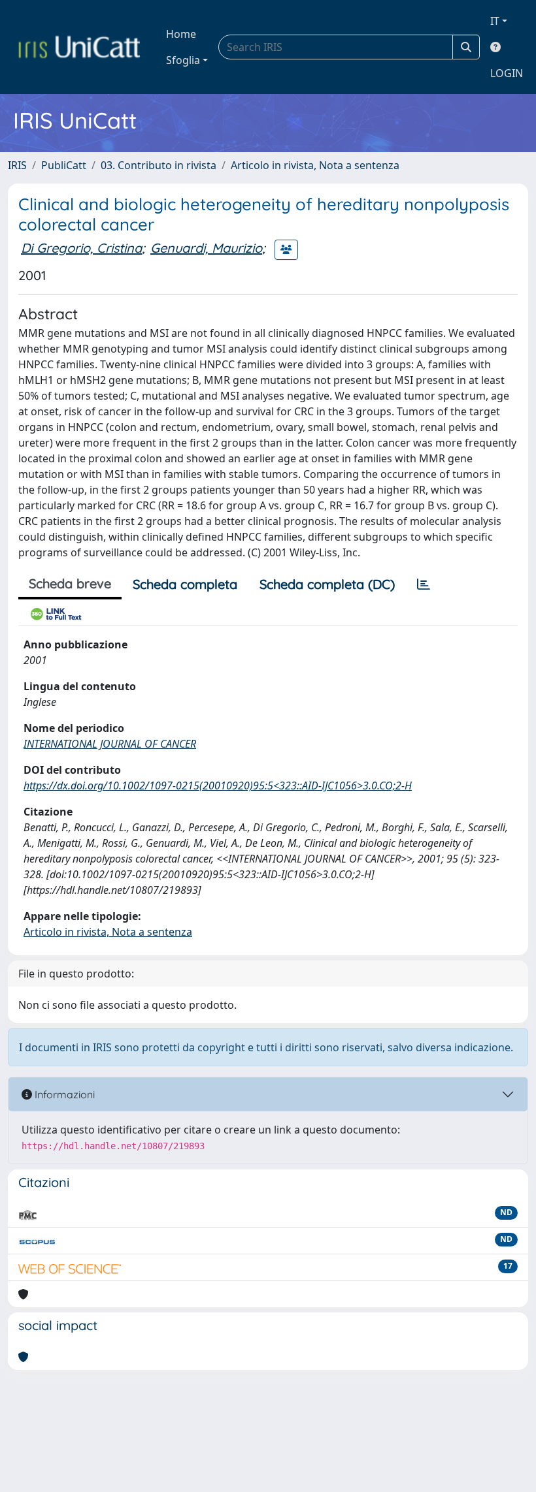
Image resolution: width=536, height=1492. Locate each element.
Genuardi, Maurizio (206, 248)
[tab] (423, 584)
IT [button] (494, 21)
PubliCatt (63, 165)
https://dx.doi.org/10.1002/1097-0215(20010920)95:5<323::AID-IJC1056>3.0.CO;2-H (218, 785)
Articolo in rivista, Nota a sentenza (315, 165)
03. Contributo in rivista (158, 165)
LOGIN (506, 73)
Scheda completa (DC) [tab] (327, 584)
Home (181, 34)
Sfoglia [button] (183, 60)
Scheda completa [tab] (185, 584)
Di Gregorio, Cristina (81, 248)
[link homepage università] (79, 47)
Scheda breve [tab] (70, 583)
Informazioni (63, 1094)
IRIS (17, 165)
